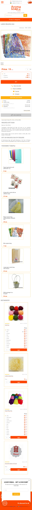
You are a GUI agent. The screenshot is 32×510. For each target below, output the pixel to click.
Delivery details (27, 110)
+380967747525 (16, 3)
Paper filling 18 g (8, 410)
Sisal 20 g (7, 325)
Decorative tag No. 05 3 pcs (11, 463)
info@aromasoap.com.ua (17, 1)
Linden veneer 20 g (9, 376)
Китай (2, 64)
